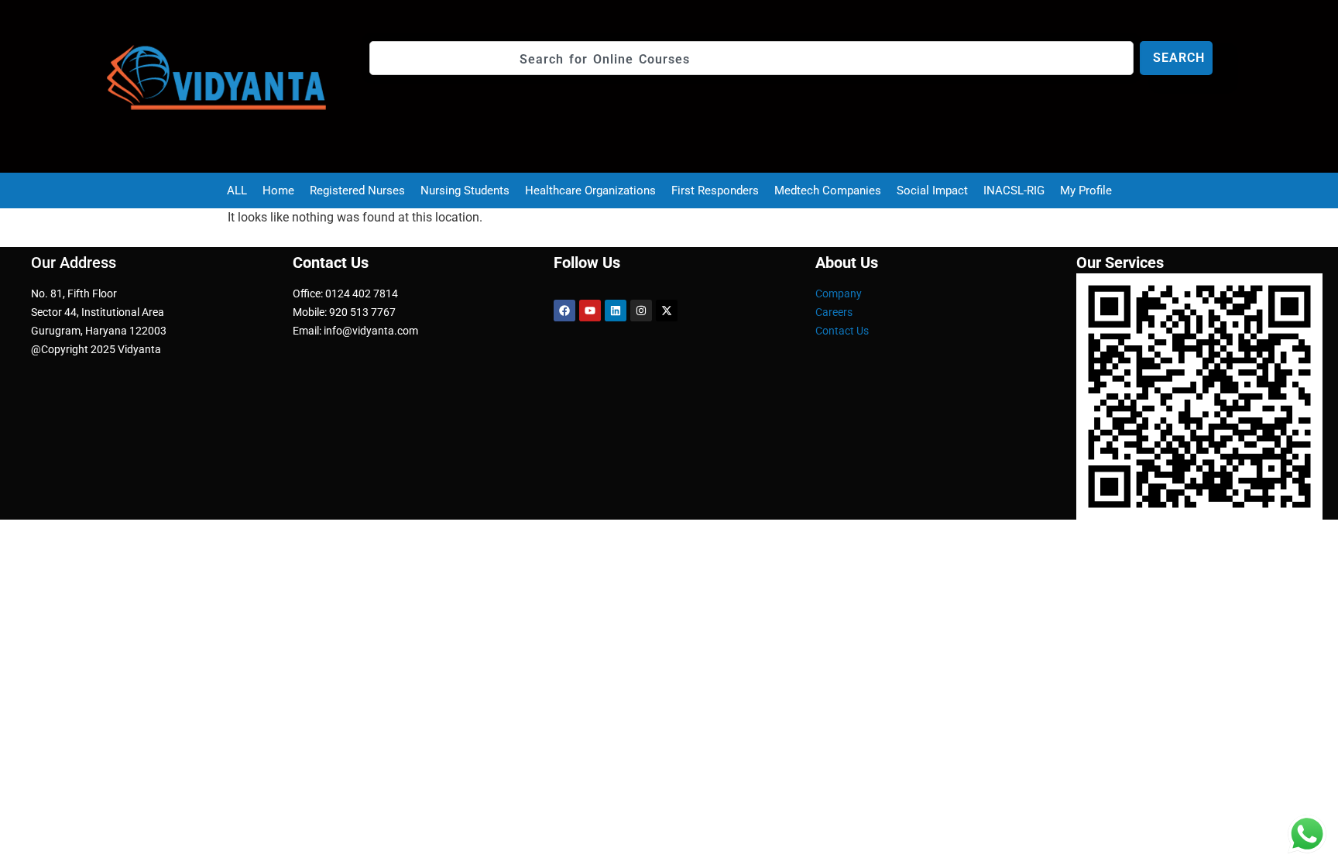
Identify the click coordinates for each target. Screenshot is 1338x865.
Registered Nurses (357, 190)
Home (278, 190)
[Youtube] (590, 310)
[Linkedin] (615, 310)
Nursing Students (464, 190)
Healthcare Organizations (590, 190)
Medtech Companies (827, 190)
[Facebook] (564, 310)
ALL (237, 190)
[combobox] (751, 58)
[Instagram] (641, 310)
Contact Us (842, 330)
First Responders (715, 190)
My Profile (1086, 190)
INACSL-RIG (1014, 190)
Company (838, 293)
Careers (834, 312)
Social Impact (932, 190)
